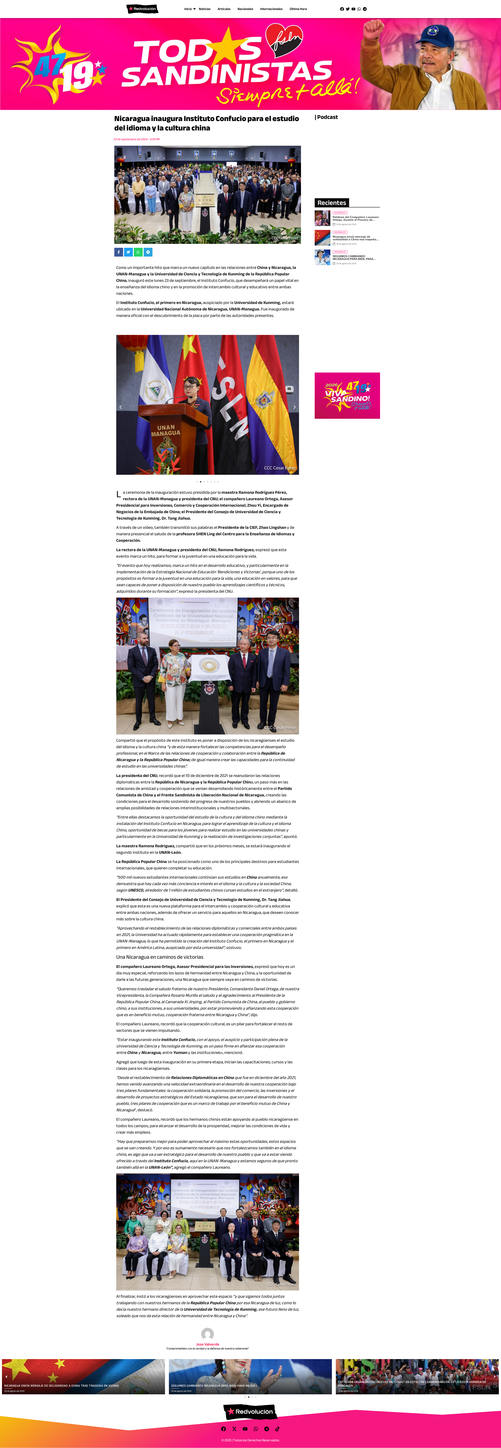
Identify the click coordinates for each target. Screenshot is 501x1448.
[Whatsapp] (359, 9)
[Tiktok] (277, 1429)
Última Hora (298, 9)
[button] (120, 407)
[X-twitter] (234, 1429)
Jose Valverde (207, 1344)
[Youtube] (353, 9)
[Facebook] (342, 9)
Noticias (205, 9)
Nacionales (245, 9)
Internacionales (271, 9)
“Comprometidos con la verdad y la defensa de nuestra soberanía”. (207, 1348)
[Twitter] (347, 9)
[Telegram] (364, 9)
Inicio (188, 9)
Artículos (224, 9)
